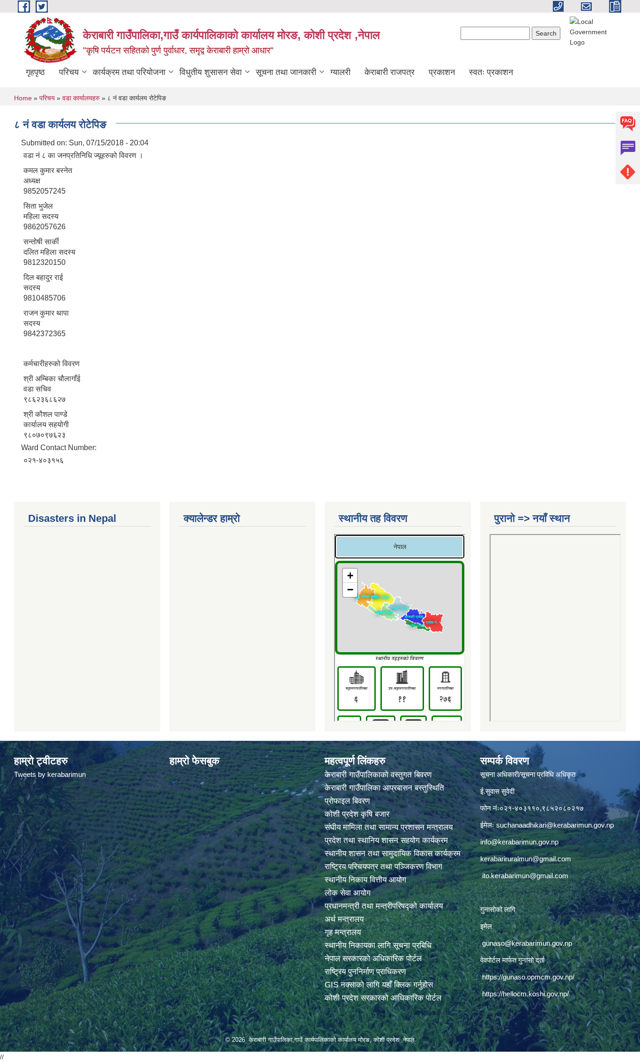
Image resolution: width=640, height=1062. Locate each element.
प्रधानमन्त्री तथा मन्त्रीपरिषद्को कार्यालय (385, 906)
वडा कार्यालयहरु (81, 98)
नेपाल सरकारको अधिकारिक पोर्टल (373, 958)
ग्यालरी (340, 72)
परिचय (69, 72)
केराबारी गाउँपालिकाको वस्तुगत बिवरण (379, 774)
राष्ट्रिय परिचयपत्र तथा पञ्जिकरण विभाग (385, 866)
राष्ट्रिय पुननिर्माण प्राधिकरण (365, 971)
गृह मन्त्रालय (343, 932)
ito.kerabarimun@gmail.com (525, 876)
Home (23, 98)
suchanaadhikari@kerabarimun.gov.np (555, 825)
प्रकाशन (442, 72)
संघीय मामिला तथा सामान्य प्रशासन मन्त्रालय (390, 827)
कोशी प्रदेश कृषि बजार (358, 814)
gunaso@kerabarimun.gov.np (527, 943)
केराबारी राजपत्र (390, 72)
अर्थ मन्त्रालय (344, 919)
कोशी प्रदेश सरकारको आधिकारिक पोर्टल (383, 998)
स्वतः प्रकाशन (491, 72)
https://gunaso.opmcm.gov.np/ (528, 977)
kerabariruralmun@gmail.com (525, 859)
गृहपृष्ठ (35, 72)
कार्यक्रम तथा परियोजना (129, 72)
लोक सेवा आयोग (349, 893)
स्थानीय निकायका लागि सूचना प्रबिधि (378, 945)
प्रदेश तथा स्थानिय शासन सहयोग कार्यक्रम (387, 840)
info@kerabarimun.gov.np (519, 842)
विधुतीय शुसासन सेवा (210, 72)
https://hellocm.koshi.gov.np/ (525, 994)
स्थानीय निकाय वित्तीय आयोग (367, 879)
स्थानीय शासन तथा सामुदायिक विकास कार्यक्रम (393, 853)
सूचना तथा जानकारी (286, 72)
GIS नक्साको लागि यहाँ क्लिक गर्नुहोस (379, 984)
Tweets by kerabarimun (50, 774)
